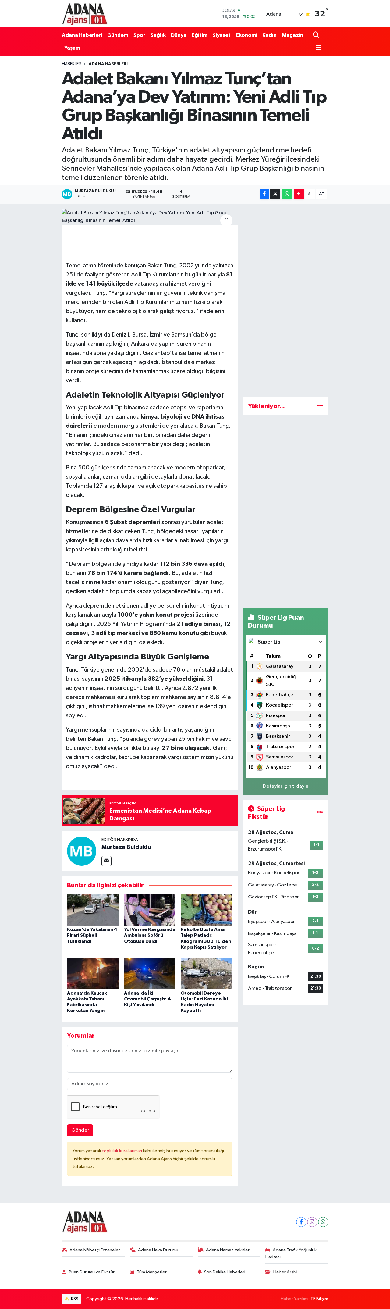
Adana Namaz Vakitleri (228, 1250)
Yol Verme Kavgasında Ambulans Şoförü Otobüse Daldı (149, 935)
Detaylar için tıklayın (285, 786)
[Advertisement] (285, 300)
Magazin (292, 35)
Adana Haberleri (82, 35)
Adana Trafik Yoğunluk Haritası (291, 1253)
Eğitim (199, 35)
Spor (139, 35)
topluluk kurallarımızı (122, 1151)
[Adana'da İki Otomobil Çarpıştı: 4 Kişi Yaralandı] (150, 973)
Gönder (80, 1130)
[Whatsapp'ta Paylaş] (287, 194)
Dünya (178, 35)
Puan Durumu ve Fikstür (92, 1272)
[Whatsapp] (323, 1222)
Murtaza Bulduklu (126, 847)
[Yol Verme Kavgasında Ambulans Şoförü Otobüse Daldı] (150, 909)
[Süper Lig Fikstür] (320, 812)
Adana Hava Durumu (158, 1250)
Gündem (117, 35)
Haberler (71, 64)
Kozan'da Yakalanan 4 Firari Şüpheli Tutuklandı (92, 935)
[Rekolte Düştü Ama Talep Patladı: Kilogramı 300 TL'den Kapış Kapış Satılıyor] (206, 909)
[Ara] (317, 35)
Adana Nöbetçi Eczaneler (94, 1250)
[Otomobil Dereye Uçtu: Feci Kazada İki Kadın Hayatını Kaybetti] (206, 973)
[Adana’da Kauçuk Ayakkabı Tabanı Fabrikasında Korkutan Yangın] (93, 973)
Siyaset (222, 35)
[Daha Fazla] (299, 194)
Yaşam (72, 48)
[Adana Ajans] (85, 13)
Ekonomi (246, 35)
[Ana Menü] (317, 48)
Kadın (269, 35)
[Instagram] (312, 1222)
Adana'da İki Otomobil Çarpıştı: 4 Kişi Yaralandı (147, 999)
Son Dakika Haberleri (224, 1272)
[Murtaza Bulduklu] (81, 851)
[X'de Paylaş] (275, 194)
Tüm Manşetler (152, 1272)
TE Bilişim (319, 1299)
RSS (74, 1299)
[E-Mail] (106, 861)
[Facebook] (301, 1222)
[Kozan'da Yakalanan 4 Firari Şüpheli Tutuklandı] (93, 909)
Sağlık (158, 35)
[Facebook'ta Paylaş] (264, 194)
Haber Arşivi (285, 1272)
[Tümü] (320, 406)
